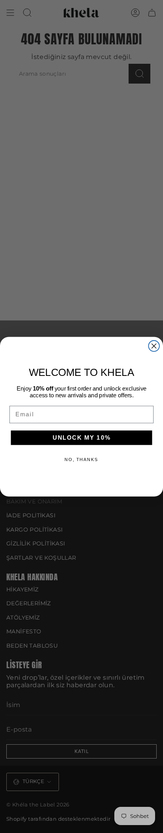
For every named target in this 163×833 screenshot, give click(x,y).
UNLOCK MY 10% (81, 437)
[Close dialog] (153, 345)
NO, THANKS (81, 459)
